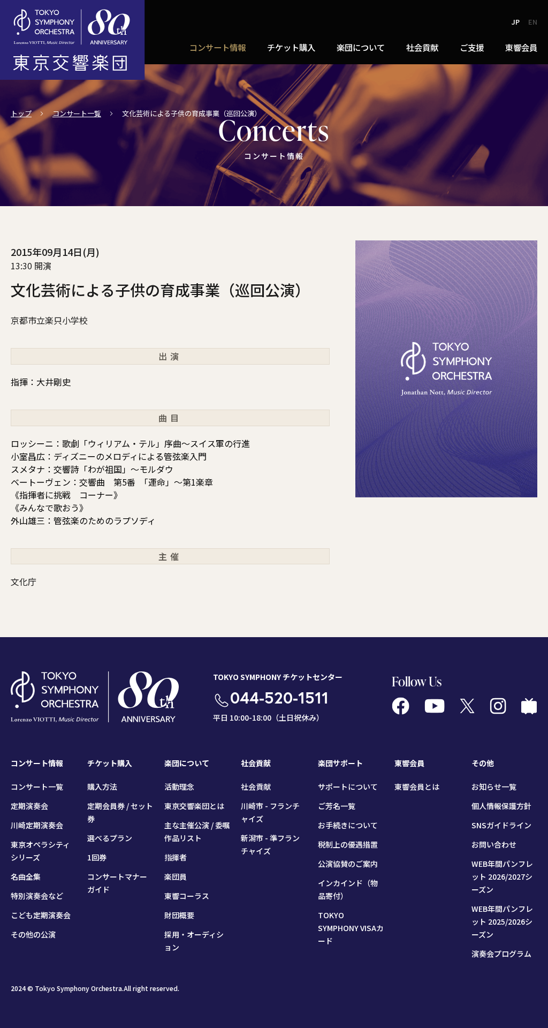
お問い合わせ (493, 844)
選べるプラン (109, 838)
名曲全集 (26, 876)
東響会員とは (416, 786)
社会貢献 (256, 786)
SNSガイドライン (501, 825)
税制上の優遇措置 (348, 844)
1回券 (96, 857)
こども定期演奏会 (41, 915)
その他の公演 (33, 934)
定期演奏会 (29, 805)
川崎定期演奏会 (37, 825)
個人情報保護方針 (501, 805)
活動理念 (179, 786)
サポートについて (348, 786)
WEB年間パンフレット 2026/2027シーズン (502, 876)
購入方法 (102, 786)
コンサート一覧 (76, 113)
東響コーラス (186, 895)
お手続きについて (348, 825)
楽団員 (175, 876)
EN (532, 22)
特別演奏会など (37, 895)
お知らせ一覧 (493, 786)
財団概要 (179, 915)
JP (516, 22)
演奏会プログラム (501, 953)
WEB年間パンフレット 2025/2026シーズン (502, 921)
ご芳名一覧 (336, 805)
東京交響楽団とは (194, 805)
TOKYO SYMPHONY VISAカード (351, 928)
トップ (21, 113)
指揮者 (175, 857)
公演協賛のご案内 (348, 863)
